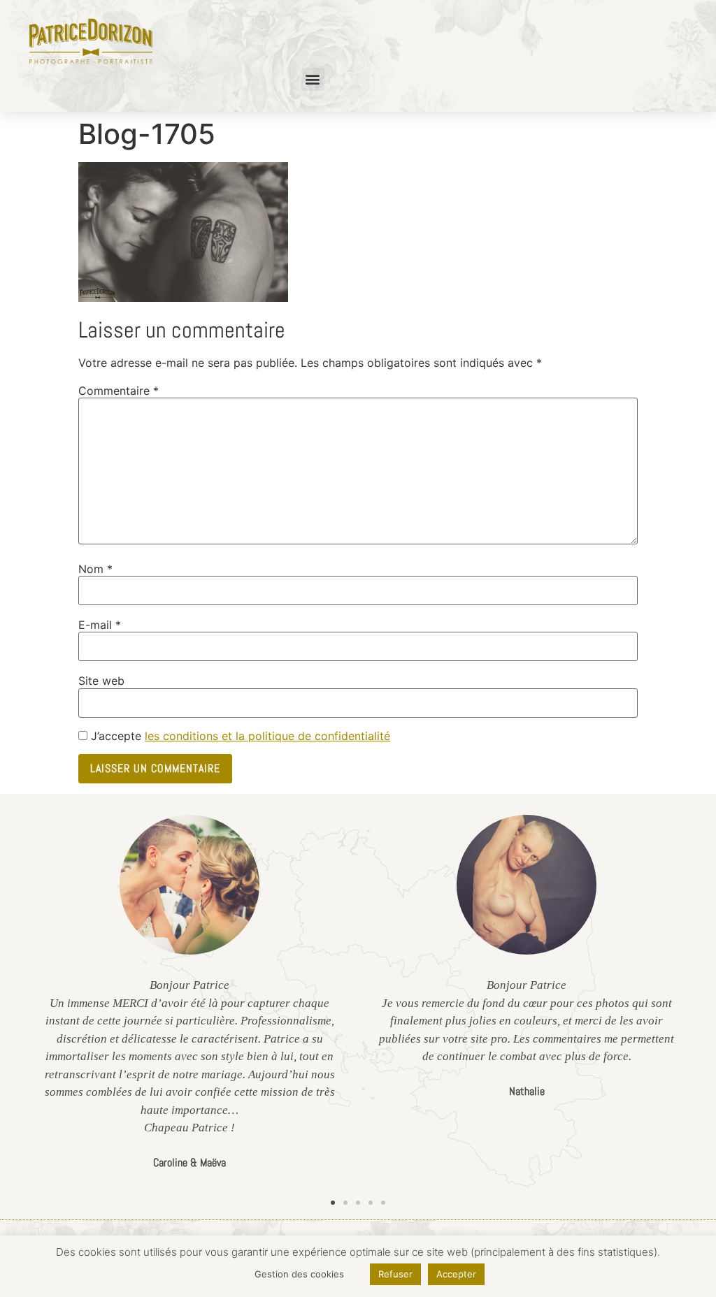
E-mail (99, 624)
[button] (312, 79)
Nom (95, 568)
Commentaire (118, 390)
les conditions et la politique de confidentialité (267, 736)
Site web (101, 680)
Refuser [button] (395, 1274)
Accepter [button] (456, 1274)
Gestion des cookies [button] (299, 1274)
